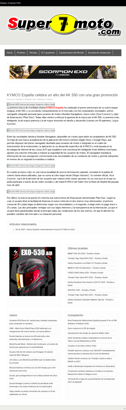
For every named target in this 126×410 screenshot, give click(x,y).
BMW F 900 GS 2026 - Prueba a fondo (84, 254)
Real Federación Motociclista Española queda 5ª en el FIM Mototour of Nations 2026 (92, 322)
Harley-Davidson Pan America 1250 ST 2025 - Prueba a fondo (91, 283)
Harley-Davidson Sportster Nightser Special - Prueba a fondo (90, 301)
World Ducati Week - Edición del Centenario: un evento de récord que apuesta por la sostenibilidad (33, 345)
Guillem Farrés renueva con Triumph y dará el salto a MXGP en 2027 (90, 360)
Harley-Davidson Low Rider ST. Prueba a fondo (87, 263)
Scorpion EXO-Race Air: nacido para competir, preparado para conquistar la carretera (33, 322)
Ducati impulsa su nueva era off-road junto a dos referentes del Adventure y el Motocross (29, 337)
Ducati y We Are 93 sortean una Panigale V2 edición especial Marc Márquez (31, 353)
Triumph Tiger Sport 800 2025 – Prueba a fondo (88, 277)
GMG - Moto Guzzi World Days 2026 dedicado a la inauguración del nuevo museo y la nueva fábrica (30, 330)
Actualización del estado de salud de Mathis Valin (88, 333)
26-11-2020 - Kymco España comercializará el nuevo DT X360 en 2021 (45, 229)
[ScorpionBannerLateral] (32, 295)
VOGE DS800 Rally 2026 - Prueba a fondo (85, 273)
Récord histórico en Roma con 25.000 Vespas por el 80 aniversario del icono (32, 369)
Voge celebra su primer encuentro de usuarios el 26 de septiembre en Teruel (32, 393)
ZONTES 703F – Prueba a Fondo (81, 290)
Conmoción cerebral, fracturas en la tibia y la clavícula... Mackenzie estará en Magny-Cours (91, 372)
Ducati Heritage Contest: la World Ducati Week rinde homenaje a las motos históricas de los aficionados (31, 385)
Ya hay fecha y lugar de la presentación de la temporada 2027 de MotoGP (91, 380)
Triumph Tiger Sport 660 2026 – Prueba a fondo (88, 258)
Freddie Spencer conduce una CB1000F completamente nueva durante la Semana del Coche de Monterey (91, 352)
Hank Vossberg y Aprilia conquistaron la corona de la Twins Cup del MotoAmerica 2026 (90, 339)
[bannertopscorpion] (63, 78)
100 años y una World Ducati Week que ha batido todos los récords (32, 361)
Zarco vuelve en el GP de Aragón (81, 328)
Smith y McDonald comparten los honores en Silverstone (91, 366)
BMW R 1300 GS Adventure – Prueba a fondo (87, 268)
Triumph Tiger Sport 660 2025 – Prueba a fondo (88, 295)
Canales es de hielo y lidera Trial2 (82, 346)
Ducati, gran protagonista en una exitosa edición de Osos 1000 (33, 377)
